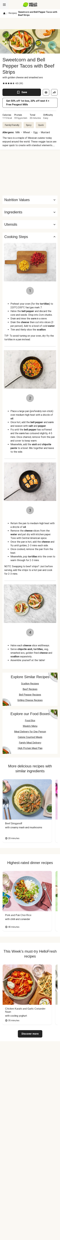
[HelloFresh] (30, 4)
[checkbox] (3, 83)
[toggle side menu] (4, 4)
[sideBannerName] (30, 172)
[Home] (4, 14)
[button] (30, 212)
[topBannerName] (30, 23)
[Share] (54, 92)
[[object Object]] (46, 92)
